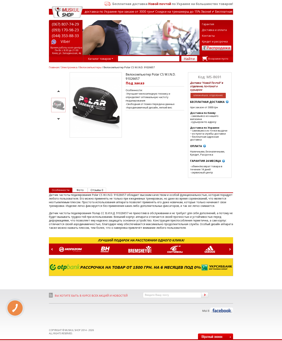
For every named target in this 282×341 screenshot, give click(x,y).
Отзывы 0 (97, 190)
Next (230, 249)
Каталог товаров (99, 59)
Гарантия (208, 24)
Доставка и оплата (214, 30)
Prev (52, 249)
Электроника (69, 67)
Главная (54, 67)
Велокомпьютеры (90, 67)
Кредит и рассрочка (215, 41)
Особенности (60, 190)
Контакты (208, 35)
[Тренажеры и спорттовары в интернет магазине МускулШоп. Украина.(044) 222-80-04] (67, 12)
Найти (189, 58)
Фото (80, 190)
